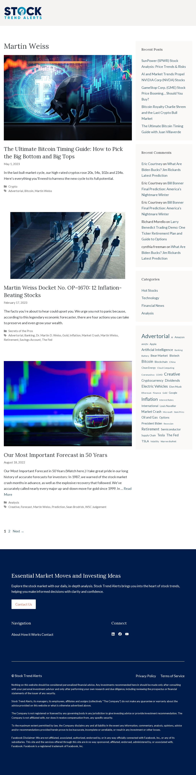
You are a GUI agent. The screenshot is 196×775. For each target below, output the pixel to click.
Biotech (174, 355)
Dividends (172, 380)
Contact (47, 634)
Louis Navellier (168, 405)
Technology (150, 298)
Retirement (11, 339)
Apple (153, 344)
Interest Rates (166, 400)
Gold (65, 335)
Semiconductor (171, 429)
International (149, 405)
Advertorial (15, 191)
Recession (168, 423)
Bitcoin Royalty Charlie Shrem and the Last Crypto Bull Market (163, 112)
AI (172, 337)
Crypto (12, 186)
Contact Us (23, 604)
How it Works (31, 634)
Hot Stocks (149, 290)
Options (164, 417)
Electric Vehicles (154, 386)
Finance (157, 392)
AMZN (144, 344)
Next (18, 531)
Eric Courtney (151, 164)
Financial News (152, 305)
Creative (14, 507)
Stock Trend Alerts (28, 676)
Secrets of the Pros (20, 331)
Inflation (75, 335)
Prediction (58, 507)
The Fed (47, 339)
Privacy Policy (146, 676)
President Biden (151, 423)
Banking (29, 335)
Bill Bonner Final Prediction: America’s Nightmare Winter (162, 189)
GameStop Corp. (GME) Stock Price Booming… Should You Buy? (163, 93)
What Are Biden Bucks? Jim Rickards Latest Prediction (161, 169)
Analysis (13, 502)
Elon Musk (175, 386)
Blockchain (161, 361)
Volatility (154, 441)
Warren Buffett (168, 441)
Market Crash (90, 335)
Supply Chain (148, 435)
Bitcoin (28, 191)
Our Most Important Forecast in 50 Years (55, 455)
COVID (159, 374)
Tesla (161, 435)
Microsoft (167, 412)
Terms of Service (172, 676)
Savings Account (30, 339)
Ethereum (146, 393)
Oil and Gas (149, 417)
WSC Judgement (95, 507)
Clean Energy (148, 367)
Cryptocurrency (152, 380)
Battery (145, 355)
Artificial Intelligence (157, 349)
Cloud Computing (165, 368)
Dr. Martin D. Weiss (48, 335)
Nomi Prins (179, 412)
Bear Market (159, 355)
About (15, 634)
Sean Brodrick (75, 507)
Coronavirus (148, 374)
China (172, 361)
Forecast (26, 507)
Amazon (180, 337)
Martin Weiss (43, 191)
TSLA (145, 441)
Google (173, 392)
